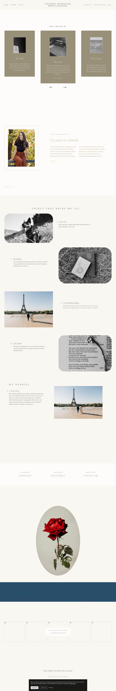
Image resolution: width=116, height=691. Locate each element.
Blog (110, 5)
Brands (14, 5)
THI (54, 78)
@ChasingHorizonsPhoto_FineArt (58, 677)
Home (6, 5)
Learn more (73, 683)
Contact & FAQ (100, 5)
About (21, 5)
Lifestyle (88, 5)
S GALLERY (59, 78)
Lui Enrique (12, 187)
